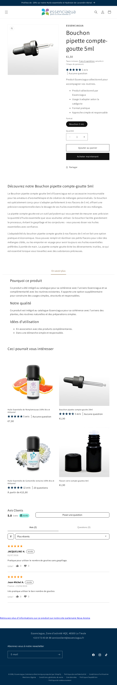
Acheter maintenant (88, 156)
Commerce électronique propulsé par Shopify (43, 674)
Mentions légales (29, 677)
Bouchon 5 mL (76, 124)
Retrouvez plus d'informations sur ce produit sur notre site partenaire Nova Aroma (45, 618)
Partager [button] (73, 167)
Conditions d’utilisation (99, 674)
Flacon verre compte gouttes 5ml (74, 481)
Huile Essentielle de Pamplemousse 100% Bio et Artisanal (29, 410)
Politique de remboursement (60, 680)
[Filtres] (11, 536)
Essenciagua (19, 674)
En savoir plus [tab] (58, 270)
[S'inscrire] (59, 654)
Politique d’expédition (88, 677)
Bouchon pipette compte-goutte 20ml (76, 409)
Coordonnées (71, 677)
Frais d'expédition (87, 61)
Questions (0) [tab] (83, 527)
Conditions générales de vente (51, 677)
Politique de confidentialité (75, 674)
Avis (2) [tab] (33, 527)
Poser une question (72, 514)
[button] (6, 12)
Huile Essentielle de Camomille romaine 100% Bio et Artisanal (31, 482)
